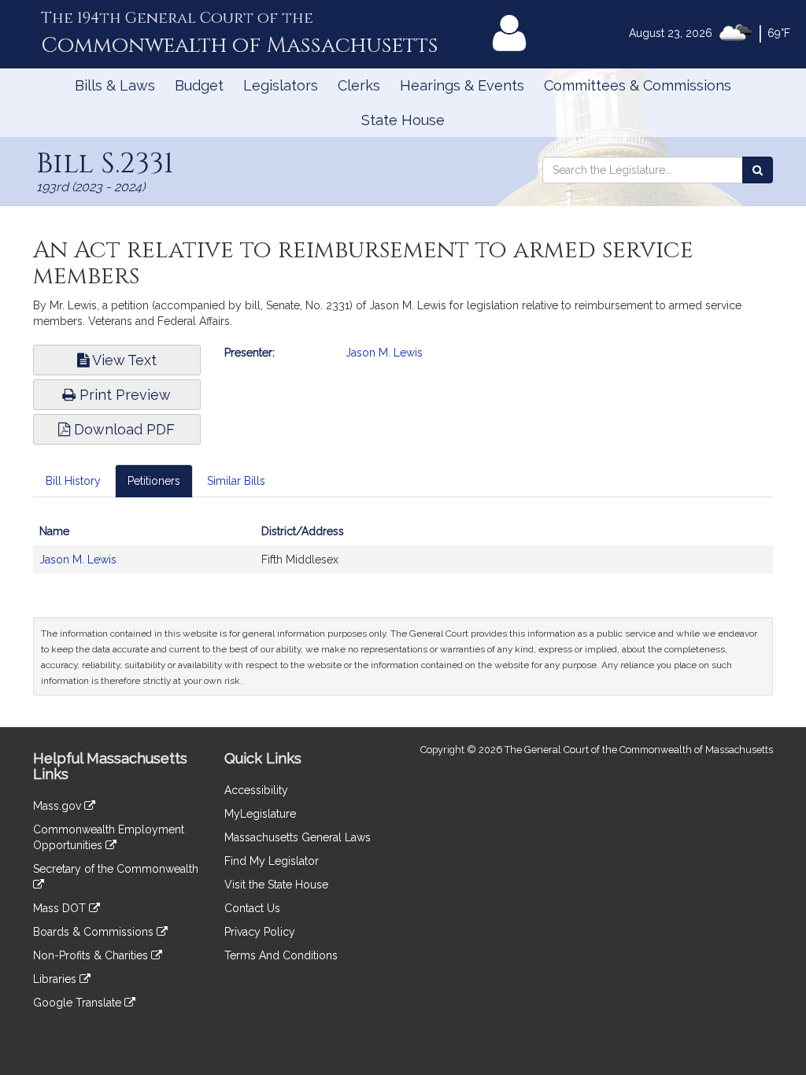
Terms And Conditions (281, 955)
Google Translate (78, 1002)
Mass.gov (58, 806)
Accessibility (256, 790)
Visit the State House (276, 884)
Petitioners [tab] (154, 481)
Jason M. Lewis (384, 352)
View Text (123, 360)
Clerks (359, 85)
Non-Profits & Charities (92, 955)
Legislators (280, 85)
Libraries (56, 979)
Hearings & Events (462, 85)
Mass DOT (61, 908)
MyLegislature (260, 813)
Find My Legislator (271, 861)
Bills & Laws (115, 85)
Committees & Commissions (637, 85)
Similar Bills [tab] (236, 481)
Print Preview (123, 394)
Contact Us (252, 908)
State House (403, 120)
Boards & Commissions (95, 931)
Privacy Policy (259, 931)
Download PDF (122, 429)
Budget (199, 85)
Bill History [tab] (73, 481)
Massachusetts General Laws (297, 837)
